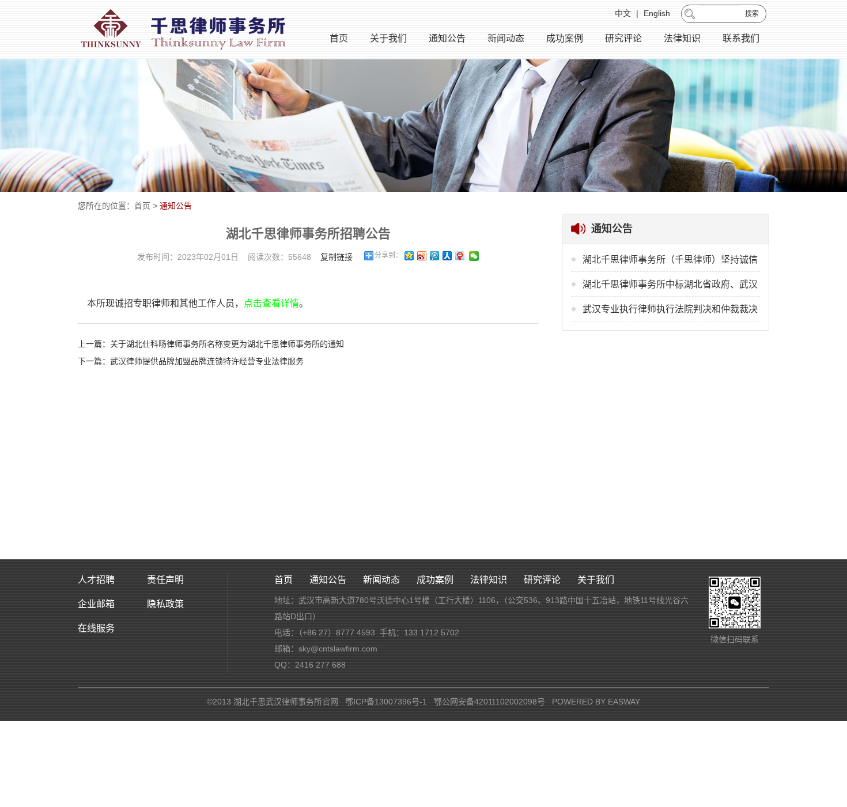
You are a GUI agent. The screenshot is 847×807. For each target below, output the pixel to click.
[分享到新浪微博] (421, 255)
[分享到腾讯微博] (434, 255)
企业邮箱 (96, 604)
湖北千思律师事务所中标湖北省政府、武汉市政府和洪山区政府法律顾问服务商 (670, 288)
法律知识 (682, 38)
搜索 (752, 14)
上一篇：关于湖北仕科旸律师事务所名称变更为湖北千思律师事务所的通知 (211, 343)
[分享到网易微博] (459, 255)
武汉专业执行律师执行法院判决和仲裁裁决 (670, 309)
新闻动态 (505, 38)
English (657, 13)
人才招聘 (96, 580)
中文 (623, 13)
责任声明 (165, 580)
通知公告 (447, 38)
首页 (339, 38)
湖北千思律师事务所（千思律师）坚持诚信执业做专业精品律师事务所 (670, 263)
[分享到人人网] (446, 255)
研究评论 (623, 38)
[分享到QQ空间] (408, 255)
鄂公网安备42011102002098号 (489, 701)
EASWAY (624, 701)
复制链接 (336, 257)
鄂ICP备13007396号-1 (386, 701)
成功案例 (564, 38)
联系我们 (741, 38)
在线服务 (96, 628)
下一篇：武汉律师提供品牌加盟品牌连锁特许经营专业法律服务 (191, 361)
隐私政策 (165, 604)
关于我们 (388, 38)
